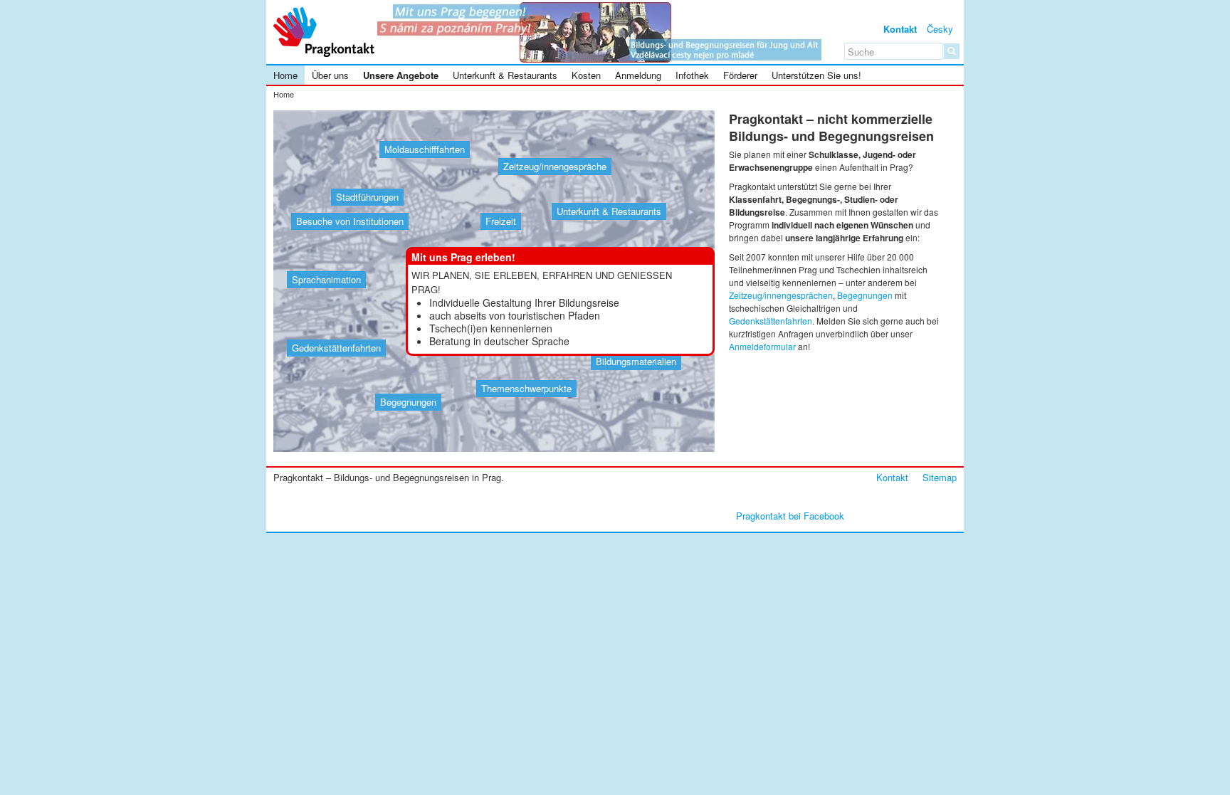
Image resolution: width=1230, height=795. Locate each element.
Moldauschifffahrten (424, 149)
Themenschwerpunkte (526, 388)
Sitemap (939, 477)
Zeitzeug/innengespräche (554, 166)
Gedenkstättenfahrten (336, 347)
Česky (940, 29)
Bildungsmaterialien (636, 361)
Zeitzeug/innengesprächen (781, 295)
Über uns (330, 75)
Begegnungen (408, 402)
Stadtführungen (367, 197)
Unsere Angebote (400, 75)
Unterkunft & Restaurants (505, 75)
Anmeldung (638, 75)
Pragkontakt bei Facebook (790, 515)
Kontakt (900, 29)
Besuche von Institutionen (350, 221)
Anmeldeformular (762, 346)
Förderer (740, 75)
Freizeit (500, 221)
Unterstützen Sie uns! (816, 75)
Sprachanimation (326, 279)
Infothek (692, 75)
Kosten (586, 75)
